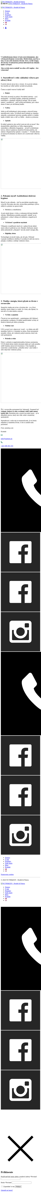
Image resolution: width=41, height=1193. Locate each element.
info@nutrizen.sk (6, 439)
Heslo (6, 1182)
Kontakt (7, 20)
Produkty (8, 15)
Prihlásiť (18, 1186)
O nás (7, 13)
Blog (6, 18)
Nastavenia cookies (7, 874)
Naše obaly (9, 17)
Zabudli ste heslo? (7, 1190)
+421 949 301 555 (7, 446)
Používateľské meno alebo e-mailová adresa (19, 1177)
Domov (7, 11)
